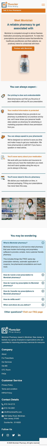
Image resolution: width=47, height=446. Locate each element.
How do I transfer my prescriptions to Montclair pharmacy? (18, 292)
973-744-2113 (9, 404)
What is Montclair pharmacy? (15, 243)
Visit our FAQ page (33, 312)
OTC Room (6, 370)
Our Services (7, 362)
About (4, 354)
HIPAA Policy (7, 393)
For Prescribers (8, 358)
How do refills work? (11, 299)
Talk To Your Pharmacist (12, 10)
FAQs (4, 374)
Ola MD (5, 366)
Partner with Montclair (23, 48)
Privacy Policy (7, 385)
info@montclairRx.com (13, 412)
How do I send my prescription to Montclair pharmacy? (21, 284)
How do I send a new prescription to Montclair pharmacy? (18, 276)
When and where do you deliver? (17, 305)
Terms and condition (9, 389)
